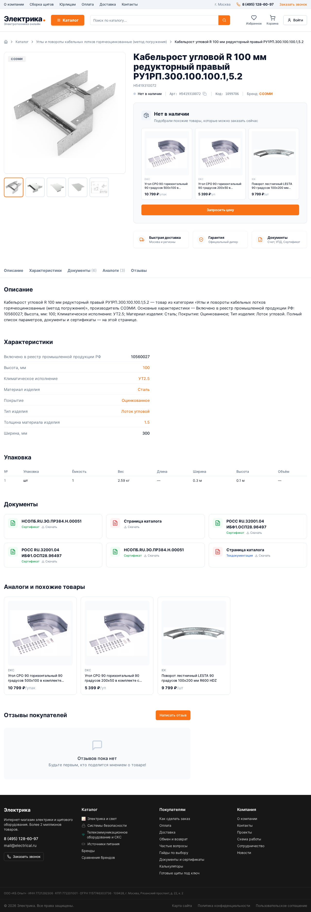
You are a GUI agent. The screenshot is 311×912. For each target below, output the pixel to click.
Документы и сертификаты (181, 859)
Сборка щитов (42, 4)
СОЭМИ (266, 94)
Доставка (108, 4)
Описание (13, 270)
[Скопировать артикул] (204, 94)
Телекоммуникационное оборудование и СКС (107, 834)
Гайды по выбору (173, 853)
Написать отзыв (173, 715)
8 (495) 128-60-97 (21, 838)
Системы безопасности (107, 825)
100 (146, 367)
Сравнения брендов (98, 857)
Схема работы (249, 839)
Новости (244, 853)
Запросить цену (220, 210)
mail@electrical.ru (20, 845)
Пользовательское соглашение (281, 905)
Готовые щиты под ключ (179, 873)
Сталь (144, 389)
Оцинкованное (136, 400)
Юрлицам (68, 4)
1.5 (147, 422)
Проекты (244, 832)
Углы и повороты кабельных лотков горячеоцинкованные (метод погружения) (101, 42)
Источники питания (103, 844)
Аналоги (114, 270)
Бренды (88, 851)
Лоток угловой (135, 411)
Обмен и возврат (173, 839)
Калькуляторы (171, 866)
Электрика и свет (102, 819)
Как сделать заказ (174, 819)
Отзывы (139, 270)
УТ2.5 (144, 378)
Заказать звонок (293, 4)
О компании (14, 4)
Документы (82, 270)
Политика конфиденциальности (224, 905)
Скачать (51, 527)
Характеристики (45, 270)
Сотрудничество (250, 846)
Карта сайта (182, 905)
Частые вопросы (173, 846)
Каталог (70, 20)
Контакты (130, 4)
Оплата (88, 4)
